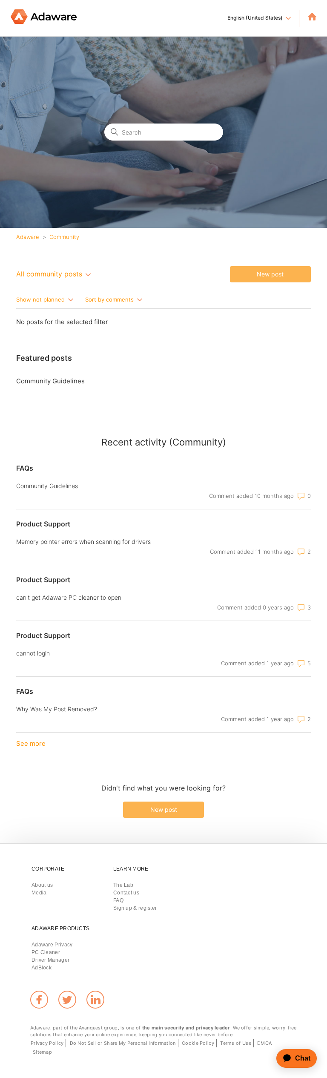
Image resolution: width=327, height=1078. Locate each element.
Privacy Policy (47, 1043)
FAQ (118, 900)
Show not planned (41, 299)
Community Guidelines (50, 381)
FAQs (24, 468)
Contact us (126, 893)
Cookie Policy (198, 1043)
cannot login (33, 653)
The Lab (123, 885)
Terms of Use (235, 1043)
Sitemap (42, 1052)
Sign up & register (135, 908)
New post (270, 274)
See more (31, 743)
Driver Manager (50, 960)
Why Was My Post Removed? (56, 709)
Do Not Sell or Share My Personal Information (123, 1043)
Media (39, 893)
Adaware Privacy (52, 945)
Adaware (27, 236)
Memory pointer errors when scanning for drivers (83, 541)
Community (64, 236)
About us (42, 885)
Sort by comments (110, 299)
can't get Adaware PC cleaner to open (68, 597)
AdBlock (42, 968)
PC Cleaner (46, 952)
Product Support (43, 524)
